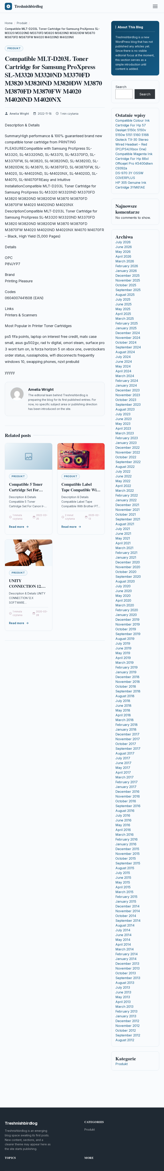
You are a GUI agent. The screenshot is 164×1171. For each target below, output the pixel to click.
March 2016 (124, 835)
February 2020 (126, 610)
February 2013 (126, 1011)
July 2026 (123, 242)
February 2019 (126, 667)
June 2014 (123, 935)
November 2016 (127, 796)
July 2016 (122, 815)
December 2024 (127, 333)
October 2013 (125, 973)
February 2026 (126, 266)
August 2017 (124, 753)
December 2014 (127, 906)
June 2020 (123, 591)
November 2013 (127, 968)
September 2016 (127, 806)
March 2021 (124, 548)
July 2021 (122, 529)
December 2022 (127, 448)
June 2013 (123, 992)
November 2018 (127, 682)
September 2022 (128, 462)
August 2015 (124, 868)
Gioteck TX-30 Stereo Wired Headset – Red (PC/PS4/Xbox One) (131, 144)
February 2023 (126, 438)
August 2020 (125, 581)
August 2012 (124, 1040)
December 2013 (127, 964)
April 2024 (123, 371)
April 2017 (123, 772)
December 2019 (127, 620)
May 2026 (123, 252)
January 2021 (125, 557)
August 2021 (124, 524)
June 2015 (123, 878)
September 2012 (127, 1035)
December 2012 (127, 1021)
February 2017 (126, 782)
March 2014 (124, 949)
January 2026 (126, 271)
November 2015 (127, 854)
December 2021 (127, 505)
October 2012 (125, 1030)
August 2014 (125, 925)
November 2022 (127, 452)
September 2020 (128, 577)
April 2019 (123, 658)
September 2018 (127, 691)
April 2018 (123, 715)
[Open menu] (155, 6)
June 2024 (123, 362)
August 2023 (125, 409)
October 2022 (125, 457)
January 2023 (126, 443)
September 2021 (127, 519)
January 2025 (126, 328)
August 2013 (124, 983)
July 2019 (122, 643)
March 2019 (124, 663)
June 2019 (123, 648)
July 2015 (122, 873)
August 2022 (125, 467)
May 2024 (123, 366)
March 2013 (124, 1007)
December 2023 (127, 390)
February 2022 (126, 495)
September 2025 (128, 290)
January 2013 (125, 1016)
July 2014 (122, 930)
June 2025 (123, 304)
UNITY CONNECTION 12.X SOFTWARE (26, 586)
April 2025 (123, 314)
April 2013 (123, 1002)
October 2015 (125, 858)
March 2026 (124, 261)
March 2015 (124, 892)
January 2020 (126, 615)
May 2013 (122, 997)
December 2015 (127, 849)
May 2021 (122, 538)
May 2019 (122, 653)
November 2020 (127, 567)
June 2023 (123, 419)
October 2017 (125, 744)
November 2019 (127, 624)
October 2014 (125, 916)
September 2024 (128, 347)
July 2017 (122, 758)
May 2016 (122, 825)
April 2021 (123, 543)
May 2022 (122, 481)
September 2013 (127, 978)
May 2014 (122, 940)
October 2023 (125, 400)
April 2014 (123, 944)
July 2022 (122, 471)
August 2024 (125, 352)
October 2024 (126, 342)
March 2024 (124, 376)
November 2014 (127, 911)
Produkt (14, 48)
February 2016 (126, 839)
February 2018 (126, 725)
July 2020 (123, 586)
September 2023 (128, 405)
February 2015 (126, 897)
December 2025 (127, 276)
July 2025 (122, 299)
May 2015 (122, 882)
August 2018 (124, 696)
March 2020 (124, 605)
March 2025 (124, 319)
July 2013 (122, 987)
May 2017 (122, 768)
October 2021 (125, 514)
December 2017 (127, 734)
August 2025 (125, 295)
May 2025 (122, 309)
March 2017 (124, 777)
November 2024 (127, 338)
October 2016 (125, 801)
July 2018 (122, 701)
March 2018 (124, 720)
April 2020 (123, 600)
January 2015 (125, 901)
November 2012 (127, 1026)
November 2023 (127, 395)
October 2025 (125, 285)
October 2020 (125, 572)
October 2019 (125, 629)
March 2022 (124, 491)
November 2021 (127, 510)
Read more (16, 526)
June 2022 (123, 476)
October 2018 (125, 686)
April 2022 (123, 486)
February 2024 (126, 381)
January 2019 (125, 672)
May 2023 (122, 424)
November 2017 (127, 739)
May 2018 (122, 710)
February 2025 (126, 323)
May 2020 (123, 596)
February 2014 (126, 954)
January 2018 (125, 729)
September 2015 (127, 863)
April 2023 (123, 428)
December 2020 (127, 562)
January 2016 (125, 844)
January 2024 (126, 385)
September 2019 (127, 634)
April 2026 (123, 256)
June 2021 (123, 534)
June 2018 (123, 706)
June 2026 (123, 247)
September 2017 (127, 749)
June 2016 (123, 820)
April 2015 (123, 887)
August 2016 (124, 811)
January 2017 (125, 787)
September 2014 (128, 921)
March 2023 (124, 433)
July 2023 (122, 414)
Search (120, 87)
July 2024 (123, 357)
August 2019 (124, 639)
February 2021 (126, 553)
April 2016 (123, 830)
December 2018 (127, 677)
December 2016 (127, 792)
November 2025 (127, 280)
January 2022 (126, 500)
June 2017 (123, 763)
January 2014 (126, 959)
